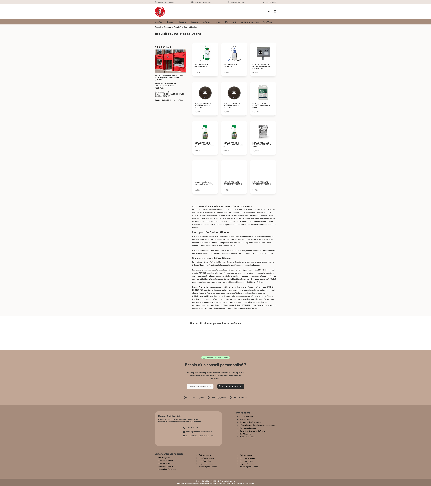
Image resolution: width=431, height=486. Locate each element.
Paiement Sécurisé (247, 437)
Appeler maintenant (232, 386)
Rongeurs (170, 22)
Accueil (158, 27)
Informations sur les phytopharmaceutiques (257, 425)
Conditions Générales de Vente (252, 431)
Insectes (158, 22)
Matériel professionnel (167, 474)
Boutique (167, 27)
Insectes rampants (165, 466)
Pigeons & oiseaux (165, 471)
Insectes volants (164, 468)
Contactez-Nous (246, 416)
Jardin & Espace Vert (249, 22)
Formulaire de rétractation (250, 422)
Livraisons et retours (248, 428)
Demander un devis (199, 386)
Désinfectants (230, 22)
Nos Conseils (245, 419)
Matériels (206, 22)
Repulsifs (194, 22)
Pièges (218, 22)
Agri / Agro (267, 22)
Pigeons (182, 22)
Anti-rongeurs (164, 463)
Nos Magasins (245, 434)
